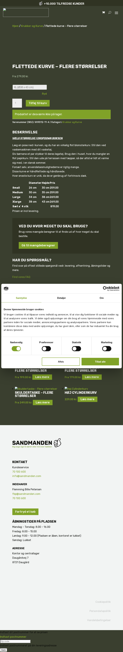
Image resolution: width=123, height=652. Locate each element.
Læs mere (42, 377)
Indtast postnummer (13, 636)
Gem (3, 650)
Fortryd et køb (25, 511)
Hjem (15, 26)
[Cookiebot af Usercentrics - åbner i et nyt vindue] (105, 288)
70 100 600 (19, 471)
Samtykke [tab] (21, 298)
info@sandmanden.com (26, 476)
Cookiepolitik (103, 601)
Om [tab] (102, 298)
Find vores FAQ (21, 277)
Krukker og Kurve (32, 26)
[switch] (46, 348)
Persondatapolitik (100, 611)
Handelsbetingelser (99, 620)
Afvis (61, 361)
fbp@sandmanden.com (26, 493)
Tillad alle (100, 361)
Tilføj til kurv (38, 103)
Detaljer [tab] (61, 298)
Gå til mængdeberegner (38, 245)
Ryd (44, 93)
